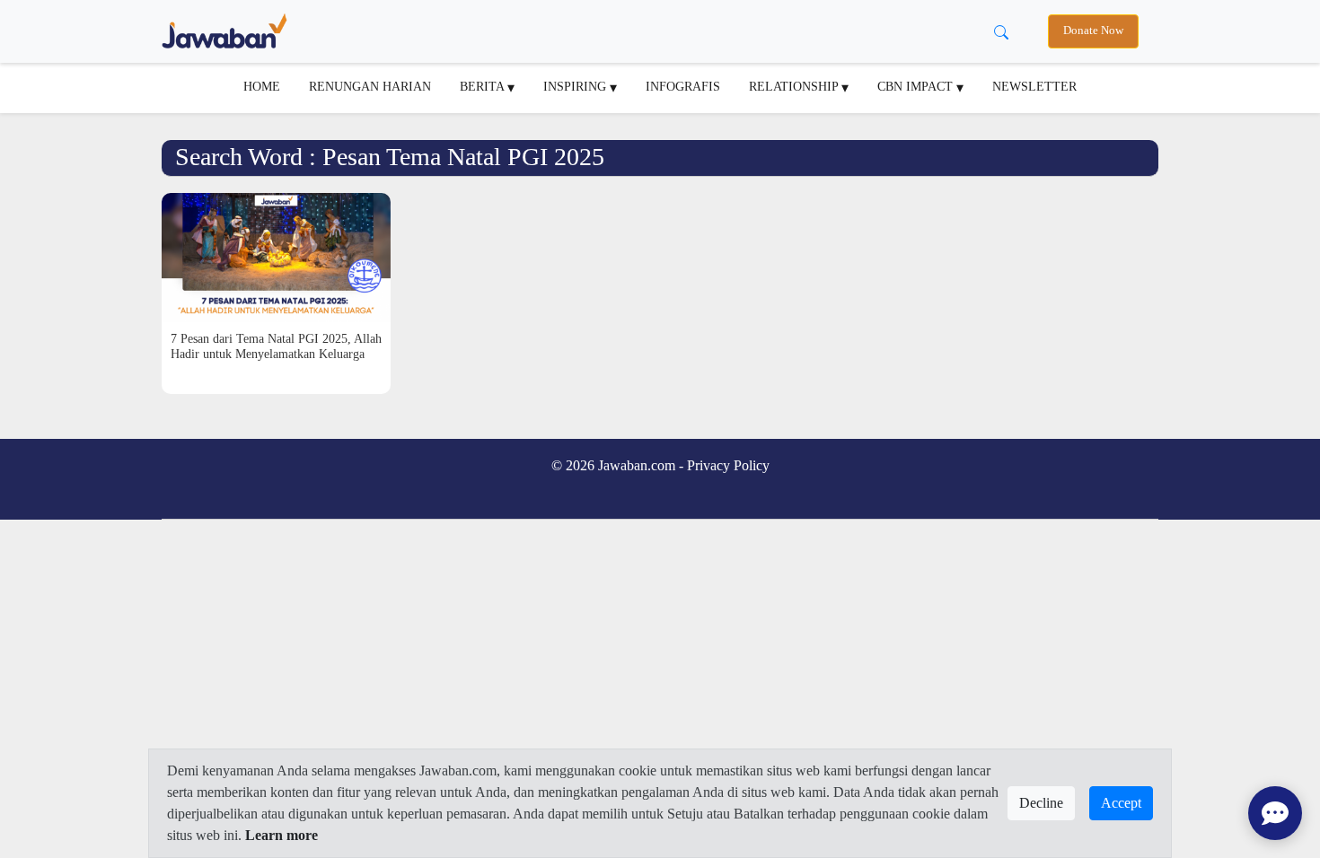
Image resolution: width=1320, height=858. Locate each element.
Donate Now (1093, 30)
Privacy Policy (728, 465)
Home (261, 86)
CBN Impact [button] (916, 86)
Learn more (281, 835)
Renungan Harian (370, 86)
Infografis (683, 86)
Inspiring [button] (576, 86)
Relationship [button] (795, 86)
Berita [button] (483, 86)
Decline (1041, 802)
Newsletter (1034, 86)
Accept (1121, 802)
